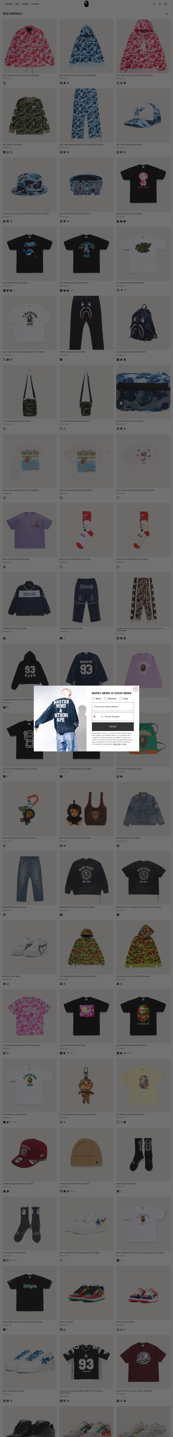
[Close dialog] (135, 689)
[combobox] (98, 716)
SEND (113, 726)
